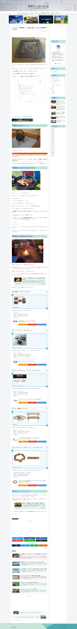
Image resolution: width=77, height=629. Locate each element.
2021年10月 (53, 152)
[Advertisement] (30, 34)
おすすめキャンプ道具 (15, 518)
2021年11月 (53, 150)
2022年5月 (52, 141)
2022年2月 (52, 145)
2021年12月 (53, 148)
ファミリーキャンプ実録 (58, 85)
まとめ (20, 96)
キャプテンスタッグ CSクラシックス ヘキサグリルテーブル (28, 94)
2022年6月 (52, 139)
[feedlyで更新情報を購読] (34, 545)
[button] (64, 71)
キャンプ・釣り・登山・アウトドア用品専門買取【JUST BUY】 (22, 116)
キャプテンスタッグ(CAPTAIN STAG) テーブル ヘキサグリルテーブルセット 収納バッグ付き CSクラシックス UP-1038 (32, 481)
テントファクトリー (18, 347)
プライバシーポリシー (59, 626)
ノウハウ (58, 83)
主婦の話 (58, 92)
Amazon (16, 424)
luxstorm (13, 190)
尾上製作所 (16, 307)
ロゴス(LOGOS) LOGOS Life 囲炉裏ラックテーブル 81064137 (28, 438)
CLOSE (41, 81)
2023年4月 (52, 134)
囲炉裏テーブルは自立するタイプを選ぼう (25, 88)
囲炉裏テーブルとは (22, 84)
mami (58, 50)
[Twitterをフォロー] (25, 545)
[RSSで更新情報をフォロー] (43, 545)
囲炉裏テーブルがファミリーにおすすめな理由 (26, 86)
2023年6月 (52, 130)
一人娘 (58, 90)
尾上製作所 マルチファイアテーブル (25, 89)
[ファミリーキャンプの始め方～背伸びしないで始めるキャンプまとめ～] (31, 19)
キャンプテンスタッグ (18, 467)
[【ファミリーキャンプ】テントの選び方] (46, 19)
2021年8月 (52, 155)
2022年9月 (52, 136)
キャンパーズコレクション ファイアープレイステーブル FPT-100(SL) (29, 399)
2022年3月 (52, 143)
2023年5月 (52, 132)
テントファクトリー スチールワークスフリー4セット (26, 361)
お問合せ (64, 626)
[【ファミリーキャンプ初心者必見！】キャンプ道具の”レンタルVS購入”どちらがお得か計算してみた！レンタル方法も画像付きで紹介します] (61, 19)
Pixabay (17, 148)
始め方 (58, 87)
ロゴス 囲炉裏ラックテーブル (24, 93)
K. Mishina (13, 148)
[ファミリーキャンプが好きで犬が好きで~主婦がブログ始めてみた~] (16, 19)
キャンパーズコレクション (19, 385)
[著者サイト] (16, 545)
